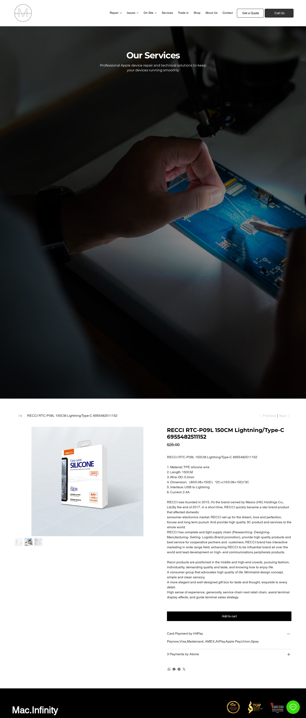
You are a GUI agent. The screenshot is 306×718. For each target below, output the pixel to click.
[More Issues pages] (138, 13)
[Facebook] (174, 669)
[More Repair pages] (121, 13)
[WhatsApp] (169, 669)
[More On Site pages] (156, 13)
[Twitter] (184, 669)
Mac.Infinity (35, 710)
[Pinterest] (179, 669)
